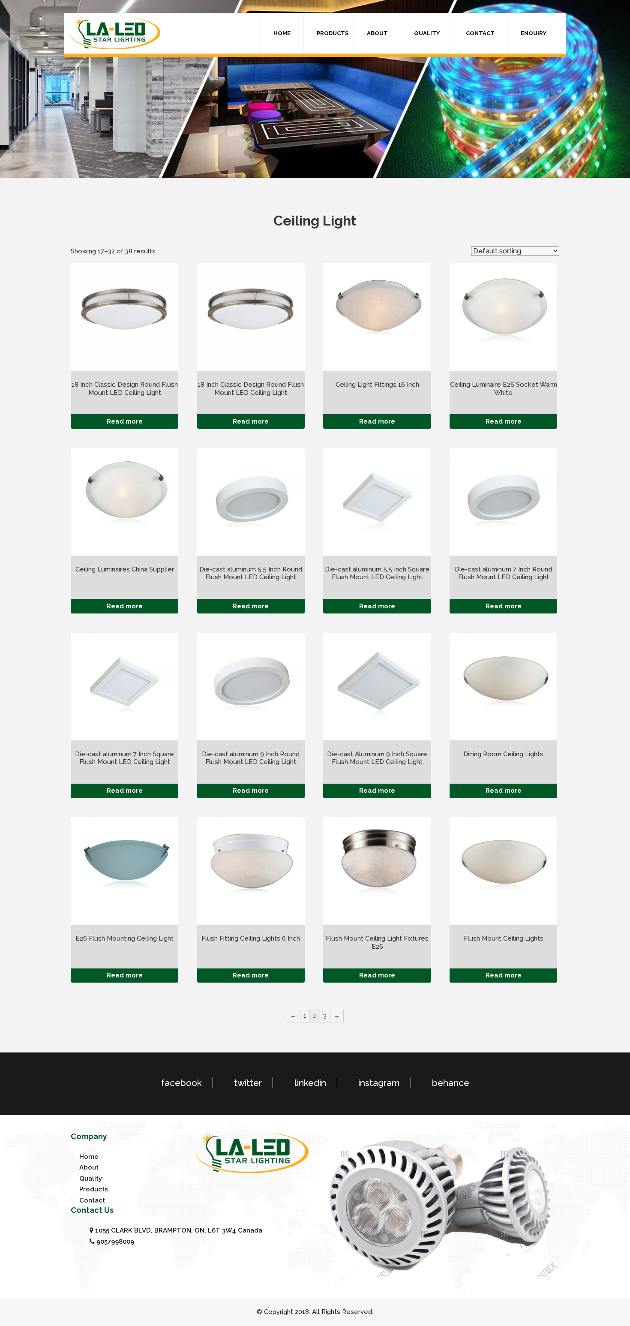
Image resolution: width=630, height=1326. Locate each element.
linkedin (310, 1082)
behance (450, 1082)
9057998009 (114, 1241)
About (377, 33)
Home (282, 33)
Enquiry (533, 33)
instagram (379, 1082)
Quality (427, 33)
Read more (125, 421)
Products (332, 33)
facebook (181, 1082)
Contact (480, 33)
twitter (248, 1082)
